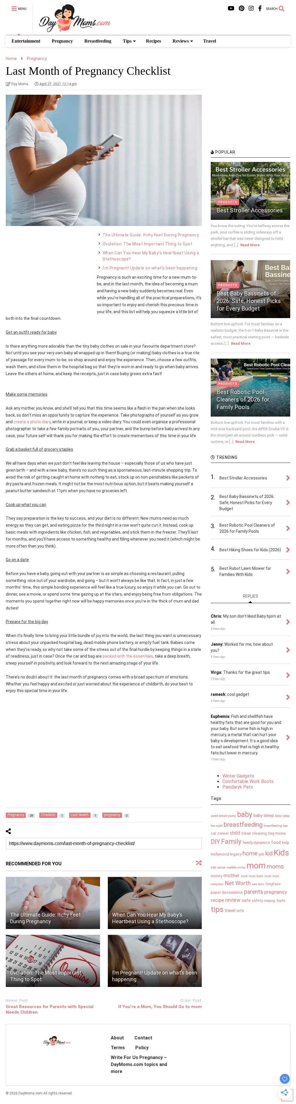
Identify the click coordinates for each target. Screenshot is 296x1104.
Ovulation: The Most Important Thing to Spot (148, 244)
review (232, 900)
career (223, 833)
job (261, 854)
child (235, 833)
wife (240, 910)
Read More (250, 245)
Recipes (153, 41)
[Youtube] (231, 9)
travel (230, 910)
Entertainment (26, 41)
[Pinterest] (241, 9)
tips (217, 909)
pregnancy (275, 892)
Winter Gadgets (238, 776)
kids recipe (218, 867)
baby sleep (264, 815)
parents (253, 891)
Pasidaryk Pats (237, 787)
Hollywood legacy (226, 854)
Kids (281, 852)
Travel (209, 41)
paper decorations (227, 892)
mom (256, 866)
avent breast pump (223, 816)
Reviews (181, 41)
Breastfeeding (97, 41)
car (213, 833)
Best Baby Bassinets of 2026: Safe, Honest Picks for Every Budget (249, 301)
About (117, 1038)
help (285, 842)
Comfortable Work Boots (247, 781)
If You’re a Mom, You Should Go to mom (160, 1006)
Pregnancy (62, 41)
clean (246, 833)
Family (231, 842)
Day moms (277, 833)
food (276, 842)
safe (246, 900)
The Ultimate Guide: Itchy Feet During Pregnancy (151, 235)
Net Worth (238, 883)
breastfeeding (243, 824)
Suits (280, 900)
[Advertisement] (49, 268)
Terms (118, 1047)
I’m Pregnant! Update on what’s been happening (150, 268)
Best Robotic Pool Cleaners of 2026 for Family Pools (243, 399)
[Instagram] (251, 9)
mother (231, 875)
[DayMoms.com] (71, 30)
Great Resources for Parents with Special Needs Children (49, 1009)
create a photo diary (32, 421)
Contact (143, 1038)
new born (258, 884)
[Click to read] (53, 903)
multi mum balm (252, 876)
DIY (215, 841)
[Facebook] (260, 9)
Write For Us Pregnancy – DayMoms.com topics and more (139, 1064)
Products (227, 202)
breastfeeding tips (276, 826)
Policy (142, 1047)
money (216, 876)
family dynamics (256, 842)
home (250, 853)
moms (275, 866)
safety (257, 900)
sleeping (269, 901)
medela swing (236, 867)
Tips (127, 41)
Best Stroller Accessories (250, 210)
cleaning (259, 833)
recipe (217, 900)
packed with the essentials (128, 656)
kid (269, 853)
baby (244, 814)
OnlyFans (273, 884)
